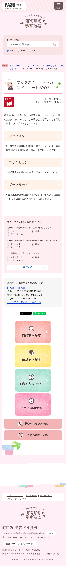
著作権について (46, 495)
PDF (33, 50)
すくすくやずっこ (33, 66)
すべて (12, 50)
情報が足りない (17, 234)
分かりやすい (16, 244)
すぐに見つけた (17, 257)
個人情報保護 (31, 495)
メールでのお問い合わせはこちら (24, 302)
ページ (23, 50)
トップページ (15, 66)
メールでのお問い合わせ (22, 544)
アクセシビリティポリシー (17, 499)
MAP (51, 533)
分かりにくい (16, 247)
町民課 (10, 288)
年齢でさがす (50, 66)
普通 (37, 231)
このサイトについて (15, 495)
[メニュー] (58, 6)
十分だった (15, 231)
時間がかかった (17, 260)
